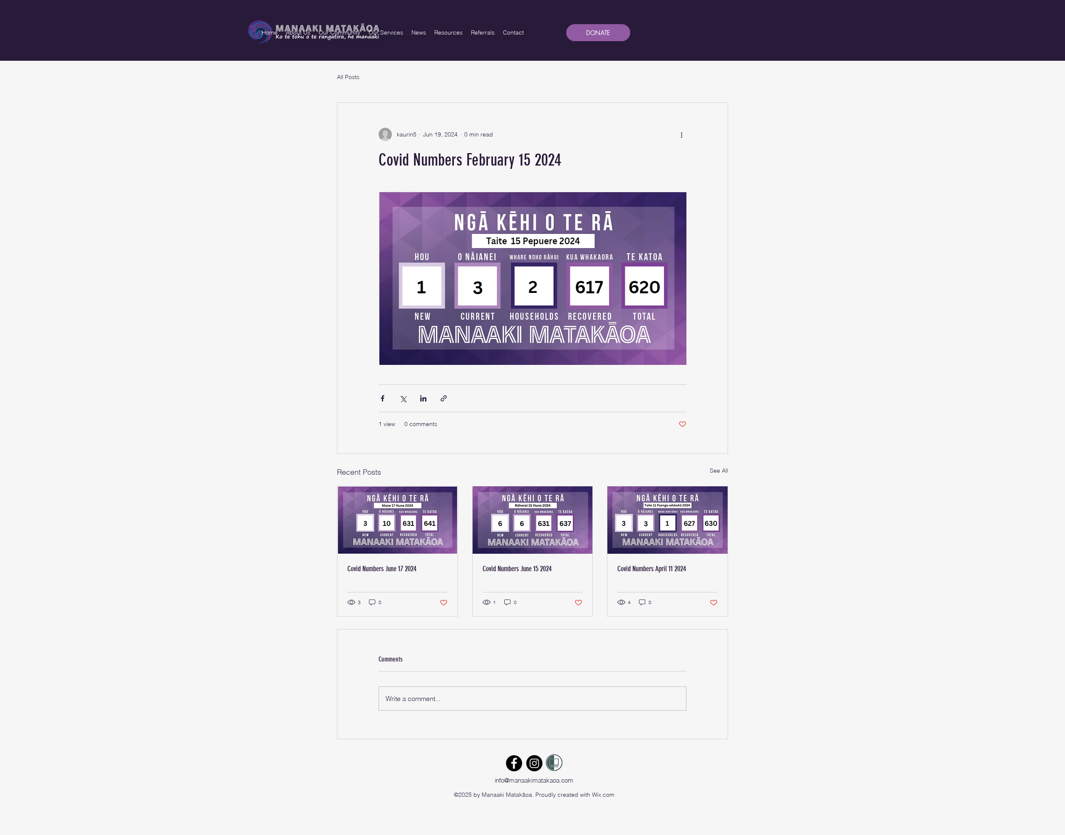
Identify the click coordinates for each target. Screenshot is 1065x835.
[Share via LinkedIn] (423, 398)
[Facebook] (514, 763)
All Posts (348, 77)
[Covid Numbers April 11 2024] (667, 520)
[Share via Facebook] (382, 398)
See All (719, 470)
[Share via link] (444, 398)
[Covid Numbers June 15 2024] (533, 520)
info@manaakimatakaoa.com (534, 780)
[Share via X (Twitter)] (403, 398)
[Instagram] (534, 763)
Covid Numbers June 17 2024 (381, 568)
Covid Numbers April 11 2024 (651, 568)
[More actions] (681, 134)
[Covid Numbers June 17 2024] (397, 520)
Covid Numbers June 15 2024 (517, 568)
